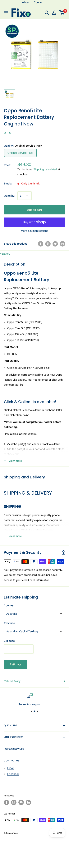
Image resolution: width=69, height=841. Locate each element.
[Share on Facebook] (40, 243)
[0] (62, 12)
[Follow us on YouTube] (21, 802)
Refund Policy (12, 681)
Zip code (9, 640)
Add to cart (34, 209)
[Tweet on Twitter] (55, 243)
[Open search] (47, 13)
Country (9, 605)
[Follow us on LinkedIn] (28, 802)
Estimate (15, 664)
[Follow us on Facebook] (6, 802)
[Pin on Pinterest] (48, 243)
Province (9, 623)
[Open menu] (6, 12)
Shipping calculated (45, 169)
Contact (38, 2)
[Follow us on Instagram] (13, 802)
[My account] (54, 13)
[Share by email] (62, 243)
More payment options (34, 230)
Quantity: (9, 195)
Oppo (7, 132)
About (25, 2)
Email (10, 768)
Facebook (13, 773)
